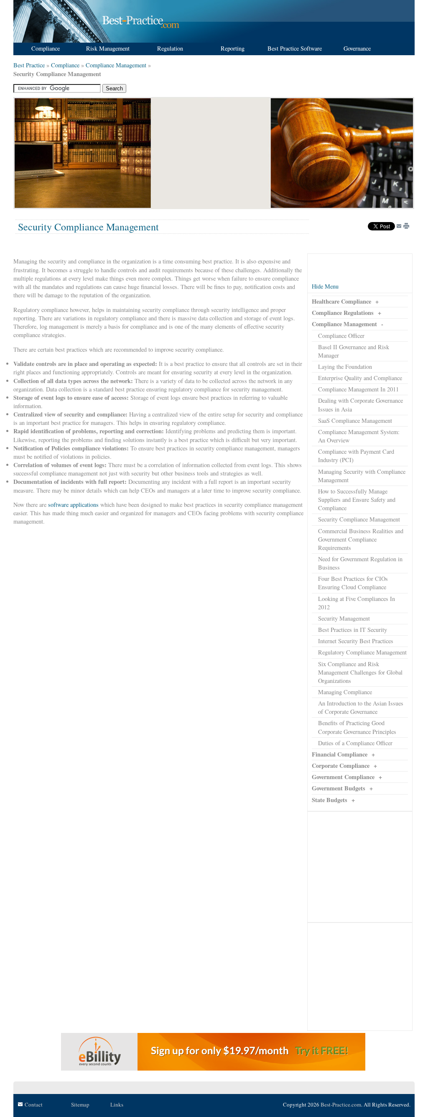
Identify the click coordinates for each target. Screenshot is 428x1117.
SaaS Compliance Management (355, 420)
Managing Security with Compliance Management (361, 476)
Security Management (344, 618)
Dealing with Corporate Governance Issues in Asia (360, 404)
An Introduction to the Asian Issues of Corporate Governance (360, 707)
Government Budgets (338, 788)
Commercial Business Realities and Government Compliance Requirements (360, 539)
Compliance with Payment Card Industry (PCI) (356, 455)
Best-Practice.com (341, 1104)
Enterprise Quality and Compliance (360, 378)
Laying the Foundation (345, 367)
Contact (34, 1104)
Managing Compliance (345, 692)
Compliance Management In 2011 (358, 389)
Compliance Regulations (343, 312)
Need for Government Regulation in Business (360, 563)
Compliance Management (116, 65)
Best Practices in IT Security (352, 630)
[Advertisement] (211, 152)
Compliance (65, 65)
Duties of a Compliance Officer (355, 743)
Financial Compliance (339, 754)
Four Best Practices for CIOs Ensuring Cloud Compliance (353, 583)
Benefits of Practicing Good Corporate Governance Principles (357, 727)
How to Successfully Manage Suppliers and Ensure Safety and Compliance (356, 499)
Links (116, 1104)
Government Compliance (343, 776)
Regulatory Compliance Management (362, 652)
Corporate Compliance (340, 765)
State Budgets (329, 799)
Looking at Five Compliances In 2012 (356, 603)
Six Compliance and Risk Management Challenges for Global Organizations (360, 672)
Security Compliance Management (359, 519)
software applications (73, 505)
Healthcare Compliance (341, 301)
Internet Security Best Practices (355, 641)
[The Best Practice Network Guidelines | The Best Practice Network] (97, 40)
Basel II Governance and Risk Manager (353, 351)
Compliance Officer (341, 336)
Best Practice (29, 65)
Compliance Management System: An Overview (359, 436)
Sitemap (80, 1104)
